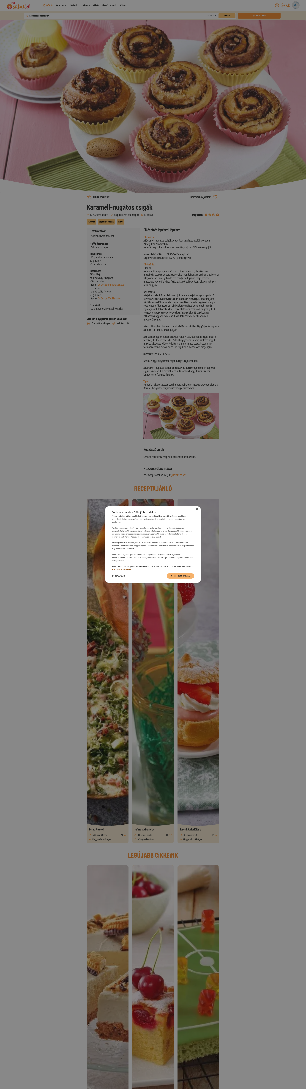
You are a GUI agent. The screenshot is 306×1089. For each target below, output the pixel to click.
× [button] (197, 509)
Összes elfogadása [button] (180, 576)
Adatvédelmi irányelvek (121, 569)
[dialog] (153, 544)
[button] (119, 576)
